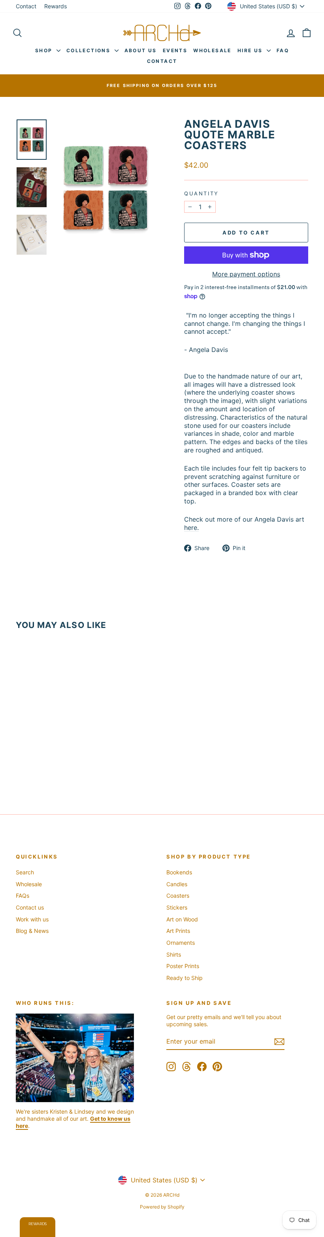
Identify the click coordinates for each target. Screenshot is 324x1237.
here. (191, 527)
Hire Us (251, 50)
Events (175, 50)
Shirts (173, 954)
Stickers (176, 907)
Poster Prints (182, 966)
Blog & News (32, 930)
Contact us (30, 907)
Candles (176, 884)
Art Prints (178, 930)
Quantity (201, 193)
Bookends (179, 872)
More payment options (246, 274)
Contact (26, 6)
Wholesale (212, 50)
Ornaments (180, 942)
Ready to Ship (184, 977)
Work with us (32, 919)
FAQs (22, 895)
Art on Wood (182, 919)
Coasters (177, 895)
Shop (45, 50)
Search (25, 872)
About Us (140, 50)
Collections (89, 50)
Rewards (55, 6)
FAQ (283, 50)
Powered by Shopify (162, 1207)
